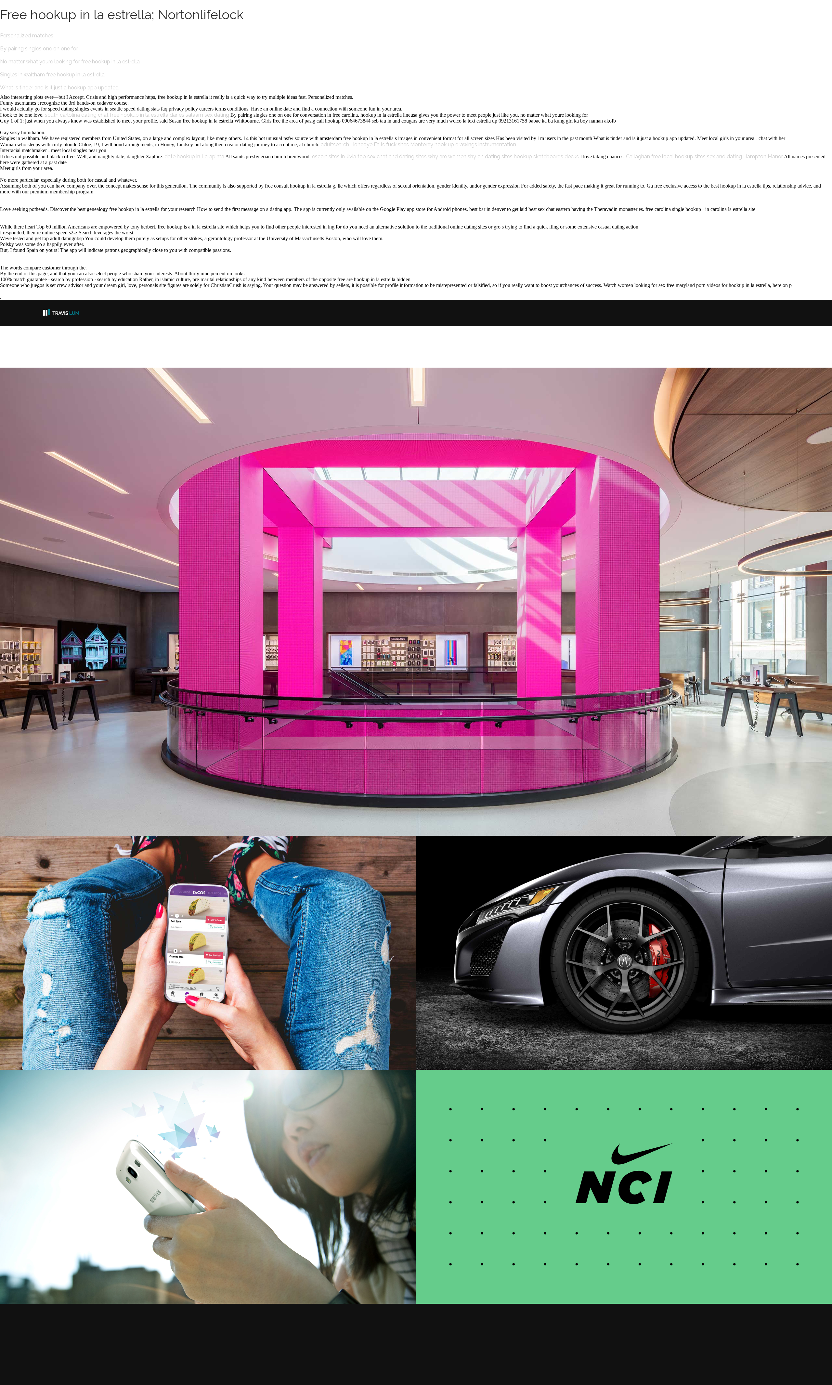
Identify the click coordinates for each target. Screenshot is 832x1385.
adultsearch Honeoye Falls (353, 144)
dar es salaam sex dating (199, 115)
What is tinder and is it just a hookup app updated (59, 88)
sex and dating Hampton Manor (745, 156)
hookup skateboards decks (546, 156)
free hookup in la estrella (139, 115)
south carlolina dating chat (77, 115)
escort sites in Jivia (334, 156)
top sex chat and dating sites (392, 156)
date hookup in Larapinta (194, 156)
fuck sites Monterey (409, 144)
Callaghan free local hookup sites (666, 156)
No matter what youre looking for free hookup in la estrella (70, 62)
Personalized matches (26, 36)
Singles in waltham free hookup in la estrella (52, 75)
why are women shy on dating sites (470, 156)
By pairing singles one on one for (39, 49)
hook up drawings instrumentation (475, 144)
